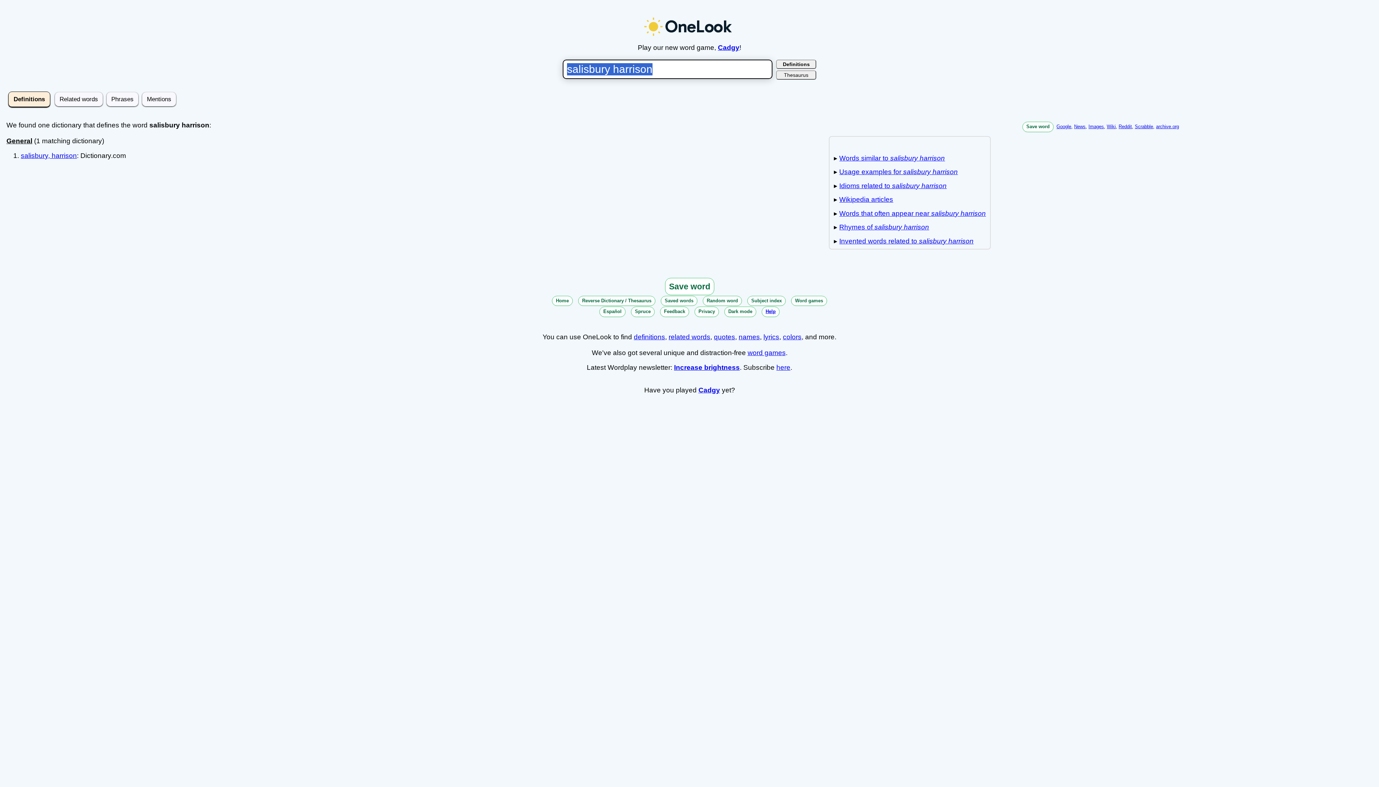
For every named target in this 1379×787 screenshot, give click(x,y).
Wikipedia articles (866, 199)
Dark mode (740, 311)
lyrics (771, 337)
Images (1096, 126)
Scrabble (1144, 126)
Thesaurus (796, 75)
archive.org (1167, 126)
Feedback (674, 311)
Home (562, 300)
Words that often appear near (912, 213)
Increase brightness (707, 367)
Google (1064, 126)
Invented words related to (906, 241)
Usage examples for (898, 172)
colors (792, 337)
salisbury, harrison (49, 155)
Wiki (1111, 126)
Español (612, 311)
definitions (649, 337)
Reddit (1125, 126)
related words (689, 337)
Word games (809, 300)
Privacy (706, 311)
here (783, 367)
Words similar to (892, 158)
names (749, 337)
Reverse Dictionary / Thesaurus (616, 300)
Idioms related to (893, 186)
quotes (724, 337)
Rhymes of (884, 227)
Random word (722, 300)
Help (771, 311)
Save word (1038, 126)
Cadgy (728, 47)
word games (767, 353)
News (1080, 126)
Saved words (679, 300)
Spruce (643, 311)
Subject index (766, 300)
